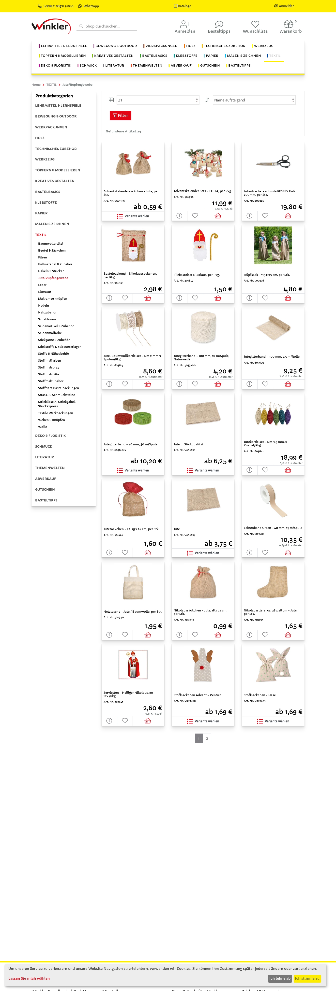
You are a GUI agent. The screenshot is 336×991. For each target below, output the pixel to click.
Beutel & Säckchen (52, 250)
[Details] (179, 216)
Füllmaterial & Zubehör (55, 264)
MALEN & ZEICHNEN (52, 224)
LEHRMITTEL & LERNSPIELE (58, 105)
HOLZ (40, 138)
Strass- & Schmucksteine (56, 395)
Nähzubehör (47, 312)
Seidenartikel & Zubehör (56, 326)
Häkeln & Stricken (51, 271)
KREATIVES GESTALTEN (55, 181)
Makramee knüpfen (52, 298)
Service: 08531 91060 (59, 6)
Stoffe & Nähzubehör (53, 353)
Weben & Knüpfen (51, 420)
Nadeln (43, 305)
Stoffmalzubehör (50, 381)
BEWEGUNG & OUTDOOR (56, 116)
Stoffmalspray (48, 367)
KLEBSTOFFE (46, 202)
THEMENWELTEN (50, 468)
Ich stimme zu (307, 978)
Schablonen (47, 319)
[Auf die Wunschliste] (195, 216)
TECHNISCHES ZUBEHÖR (56, 149)
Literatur (44, 292)
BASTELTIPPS (46, 500)
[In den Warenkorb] (218, 216)
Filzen (42, 257)
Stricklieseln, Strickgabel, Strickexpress (57, 404)
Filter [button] (122, 115)
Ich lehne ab (279, 978)
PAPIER (41, 213)
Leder (42, 285)
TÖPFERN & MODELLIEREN (57, 170)
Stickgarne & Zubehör (54, 340)
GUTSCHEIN (45, 489)
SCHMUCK (43, 446)
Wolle (42, 427)
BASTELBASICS (47, 192)
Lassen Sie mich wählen (29, 978)
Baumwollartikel (50, 243)
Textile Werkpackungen (55, 413)
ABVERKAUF (45, 479)
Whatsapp (91, 6)
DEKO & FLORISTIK (50, 436)
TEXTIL (40, 235)
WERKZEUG (45, 159)
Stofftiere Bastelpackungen (58, 388)
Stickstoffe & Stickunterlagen (59, 347)
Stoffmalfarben (49, 360)
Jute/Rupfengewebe (53, 278)
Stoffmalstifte (48, 374)
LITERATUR (44, 457)
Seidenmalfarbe (50, 333)
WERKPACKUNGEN (51, 127)
